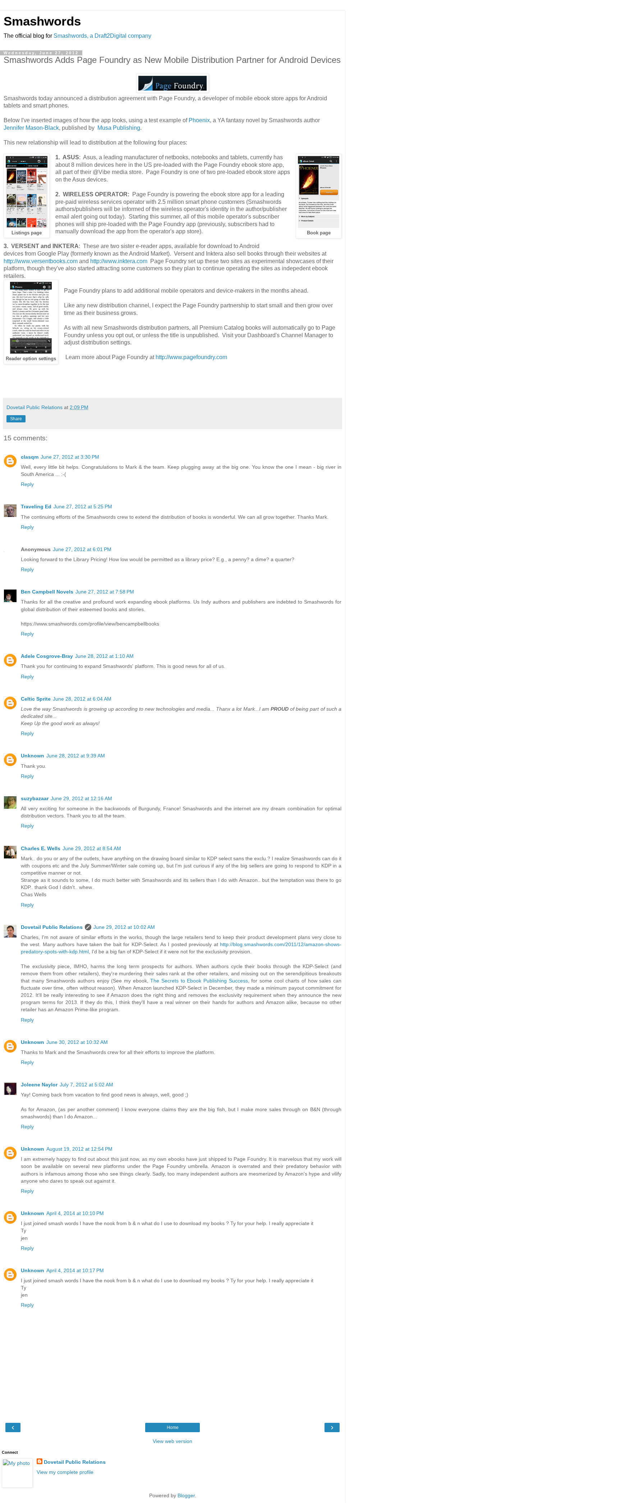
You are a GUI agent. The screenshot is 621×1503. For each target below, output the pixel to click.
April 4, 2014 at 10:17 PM (75, 1270)
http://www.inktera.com (118, 261)
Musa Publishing (118, 128)
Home (173, 1427)
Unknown (32, 756)
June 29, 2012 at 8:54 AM (92, 848)
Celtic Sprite (36, 699)
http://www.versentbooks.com (41, 261)
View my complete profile (65, 1472)
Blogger (186, 1495)
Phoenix (199, 120)
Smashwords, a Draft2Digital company (102, 36)
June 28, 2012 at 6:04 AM (82, 699)
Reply (27, 484)
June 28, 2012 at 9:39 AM (75, 756)
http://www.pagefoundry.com (191, 357)
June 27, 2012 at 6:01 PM (82, 549)
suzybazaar (35, 798)
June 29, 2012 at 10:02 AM (124, 927)
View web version (172, 1441)
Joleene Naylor (39, 1084)
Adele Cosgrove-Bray (47, 656)
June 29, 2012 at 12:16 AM (81, 798)
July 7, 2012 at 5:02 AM (86, 1084)
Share (16, 418)
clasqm (29, 457)
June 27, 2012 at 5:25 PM (83, 506)
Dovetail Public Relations (52, 927)
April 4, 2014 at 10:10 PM (75, 1213)
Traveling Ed (36, 506)
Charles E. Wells (40, 848)
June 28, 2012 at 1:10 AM (104, 656)
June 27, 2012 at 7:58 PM (104, 592)
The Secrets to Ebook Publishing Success (199, 981)
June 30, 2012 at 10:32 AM (77, 1042)
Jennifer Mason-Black (31, 128)
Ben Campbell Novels (47, 592)
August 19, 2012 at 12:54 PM (79, 1149)
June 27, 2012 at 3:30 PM (70, 457)
